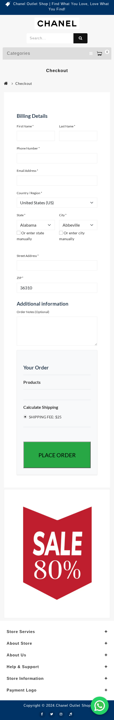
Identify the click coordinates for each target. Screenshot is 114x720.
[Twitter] (51, 714)
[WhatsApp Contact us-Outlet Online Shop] (100, 706)
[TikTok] (70, 714)
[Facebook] (42, 714)
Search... (80, 38)
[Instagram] (61, 714)
